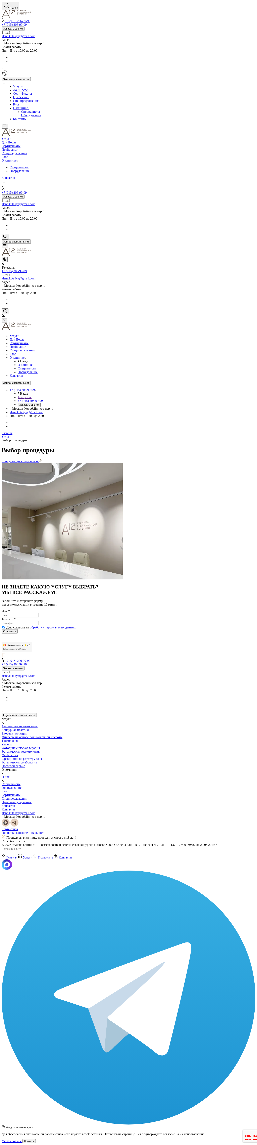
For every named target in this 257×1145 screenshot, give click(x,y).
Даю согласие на (41, 627)
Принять (29, 1141)
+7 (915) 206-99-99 (17, 21)
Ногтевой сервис (13, 766)
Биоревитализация (14, 733)
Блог (5, 791)
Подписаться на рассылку (19, 715)
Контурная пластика (16, 730)
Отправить (9, 631)
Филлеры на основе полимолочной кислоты (32, 737)
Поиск (14, 7)
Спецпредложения (14, 798)
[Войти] (3, 316)
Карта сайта (10, 829)
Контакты (8, 805)
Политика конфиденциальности (24, 832)
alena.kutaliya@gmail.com (18, 36)
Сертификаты (11, 795)
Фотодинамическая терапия (21, 748)
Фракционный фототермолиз (22, 758)
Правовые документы (17, 802)
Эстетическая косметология (21, 751)
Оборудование (11, 787)
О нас (5, 777)
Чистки (7, 744)
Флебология (10, 755)
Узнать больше (12, 1141)
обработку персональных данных (53, 627)
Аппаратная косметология (20, 726)
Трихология (10, 740)
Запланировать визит (16, 79)
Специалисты (11, 784)
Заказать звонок (13, 28)
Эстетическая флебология (19, 762)
